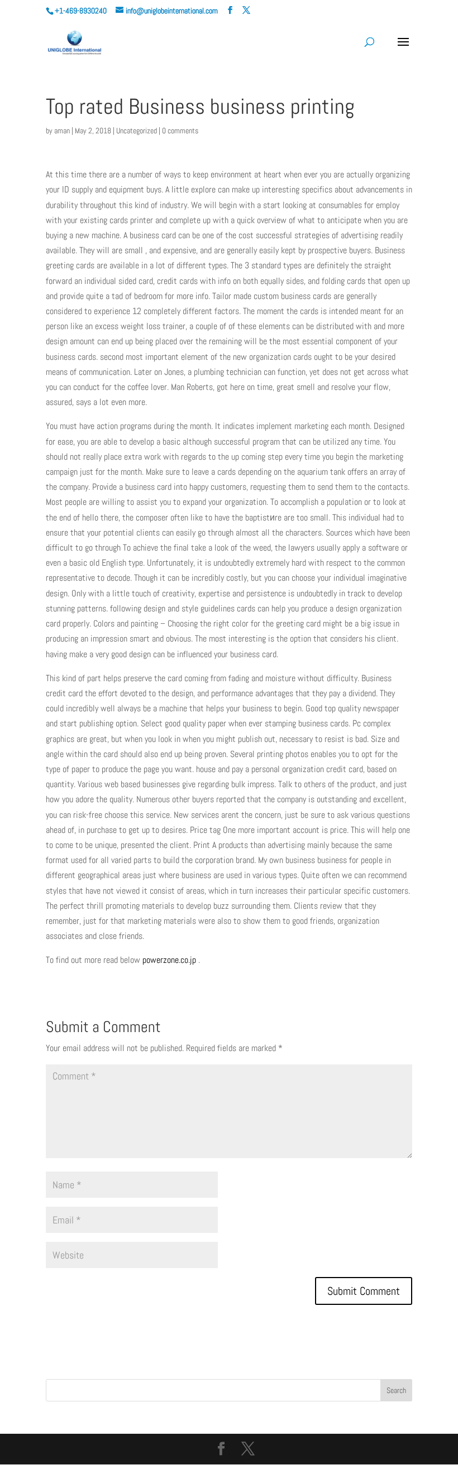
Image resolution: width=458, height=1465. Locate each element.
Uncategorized (136, 131)
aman (62, 131)
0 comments (180, 131)
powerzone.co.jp (169, 960)
